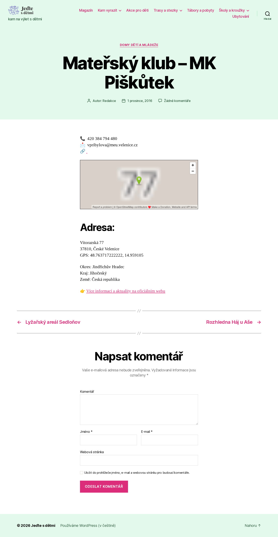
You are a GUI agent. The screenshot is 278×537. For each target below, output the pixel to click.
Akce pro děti (137, 10)
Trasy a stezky (166, 10)
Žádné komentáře (177, 101)
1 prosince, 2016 (139, 101)
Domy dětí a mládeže (139, 45)
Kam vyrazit (107, 10)
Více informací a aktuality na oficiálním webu (125, 291)
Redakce (109, 101)
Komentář (87, 392)
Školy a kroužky (232, 10)
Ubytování (240, 16)
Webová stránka (92, 452)
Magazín (86, 10)
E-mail (147, 432)
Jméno (86, 432)
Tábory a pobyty (200, 10)
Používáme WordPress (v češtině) (88, 525)
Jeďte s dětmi (43, 525)
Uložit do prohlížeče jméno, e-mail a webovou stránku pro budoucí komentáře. (137, 473)
